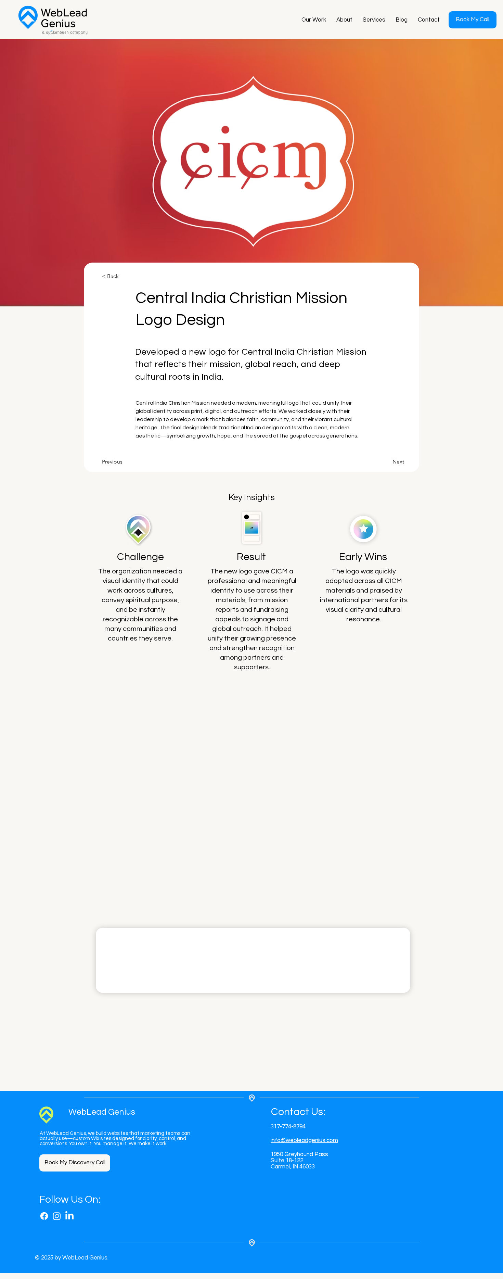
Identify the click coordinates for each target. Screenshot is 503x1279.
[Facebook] (44, 1216)
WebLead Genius (101, 1111)
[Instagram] (57, 1216)
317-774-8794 (288, 1127)
